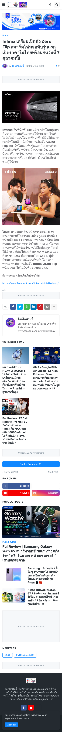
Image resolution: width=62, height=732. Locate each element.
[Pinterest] (40, 307)
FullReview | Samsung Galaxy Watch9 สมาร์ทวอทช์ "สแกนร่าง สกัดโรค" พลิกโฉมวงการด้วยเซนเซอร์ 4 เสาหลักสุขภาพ (30, 553)
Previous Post (11, 472)
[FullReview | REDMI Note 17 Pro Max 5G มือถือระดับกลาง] (15, 406)
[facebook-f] (24, 707)
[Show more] (54, 307)
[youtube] (31, 707)
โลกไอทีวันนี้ (25, 319)
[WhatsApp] (27, 307)
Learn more (23, 718)
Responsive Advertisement (31, 79)
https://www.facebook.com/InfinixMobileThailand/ (30, 283)
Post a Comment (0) (31, 464)
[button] (3, 4)
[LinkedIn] (34, 307)
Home (5, 35)
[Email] (47, 307)
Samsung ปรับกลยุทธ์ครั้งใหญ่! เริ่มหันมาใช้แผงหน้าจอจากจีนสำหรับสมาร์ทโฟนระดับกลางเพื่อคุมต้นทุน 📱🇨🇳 (43, 575)
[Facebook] (13, 307)
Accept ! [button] (11, 724)
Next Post (53, 472)
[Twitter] (20, 307)
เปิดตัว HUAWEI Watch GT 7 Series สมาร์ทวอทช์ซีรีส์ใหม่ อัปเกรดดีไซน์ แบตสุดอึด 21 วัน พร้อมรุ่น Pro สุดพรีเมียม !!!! (43, 597)
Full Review (25, 655)
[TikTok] (38, 707)
